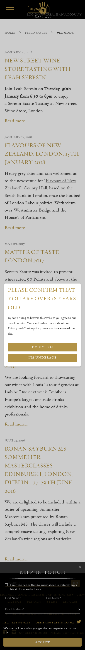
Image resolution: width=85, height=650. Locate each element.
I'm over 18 (42, 347)
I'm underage (42, 358)
